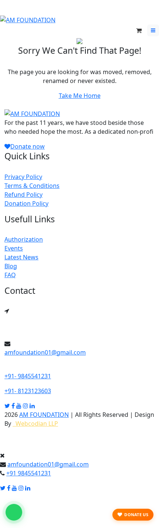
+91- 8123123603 (27, 391)
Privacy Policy (23, 177)
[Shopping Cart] (138, 30)
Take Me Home (80, 96)
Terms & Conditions (32, 186)
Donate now (27, 146)
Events (13, 248)
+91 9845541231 (28, 473)
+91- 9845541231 (27, 376)
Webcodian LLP (35, 423)
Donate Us (136, 514)
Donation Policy (26, 203)
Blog (10, 266)
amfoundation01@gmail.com (45, 352)
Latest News (21, 257)
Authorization (23, 239)
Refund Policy (23, 194)
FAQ (10, 275)
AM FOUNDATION (44, 415)
